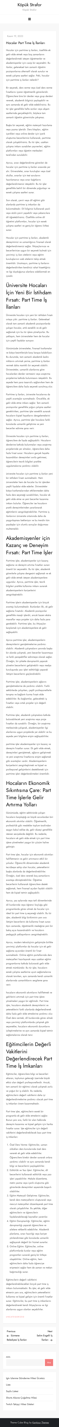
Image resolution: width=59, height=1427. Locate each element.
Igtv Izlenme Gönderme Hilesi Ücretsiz (25, 1378)
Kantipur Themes (40, 1422)
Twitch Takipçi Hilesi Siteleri (20, 1404)
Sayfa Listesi (12, 1391)
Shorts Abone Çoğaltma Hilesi (21, 1397)
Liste (8, 1384)
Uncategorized (15, 1317)
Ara (8, 1356)
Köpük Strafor (30, 5)
